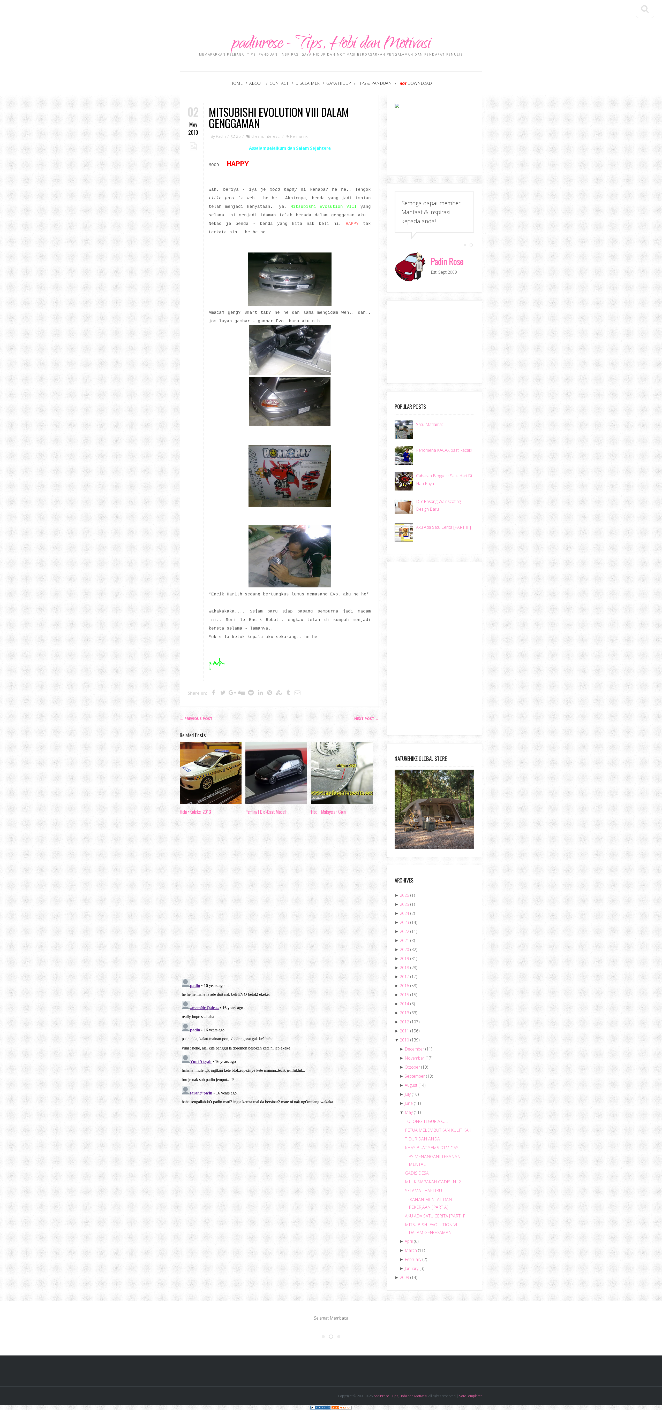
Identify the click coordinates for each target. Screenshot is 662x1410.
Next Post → (366, 718)
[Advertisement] (331, 11)
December (414, 1049)
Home (236, 83)
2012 (404, 1022)
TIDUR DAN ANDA (422, 1139)
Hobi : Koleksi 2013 (195, 811)
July (408, 1094)
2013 (404, 1013)
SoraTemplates (470, 1395)
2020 (404, 949)
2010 (404, 1040)
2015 (404, 995)
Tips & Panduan (375, 83)
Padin (221, 136)
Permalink (298, 136)
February (413, 1259)
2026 (404, 895)
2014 (404, 1004)
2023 (404, 922)
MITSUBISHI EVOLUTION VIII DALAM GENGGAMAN (279, 117)
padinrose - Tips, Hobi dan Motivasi (331, 44)
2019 (404, 958)
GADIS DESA (417, 1173)
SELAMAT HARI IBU (423, 1190)
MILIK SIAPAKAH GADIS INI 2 (433, 1182)
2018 (404, 967)
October (412, 1067)
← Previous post (196, 718)
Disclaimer (307, 83)
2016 (404, 985)
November (414, 1058)
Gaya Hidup (338, 83)
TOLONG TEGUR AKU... (426, 1121)
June (409, 1103)
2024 (404, 913)
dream (257, 136)
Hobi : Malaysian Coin (328, 811)
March (411, 1250)
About (256, 83)
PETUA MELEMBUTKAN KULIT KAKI (438, 1130)
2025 (404, 904)
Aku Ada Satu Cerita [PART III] (443, 527)
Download (420, 83)
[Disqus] (279, 898)
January (411, 1268)
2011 (404, 1031)
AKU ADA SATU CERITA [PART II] (435, 1216)
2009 (404, 1277)
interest (272, 136)
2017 (404, 976)
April (409, 1241)
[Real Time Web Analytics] (341, 1407)
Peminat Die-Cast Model (265, 811)
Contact (279, 83)
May (409, 1112)
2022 (404, 931)
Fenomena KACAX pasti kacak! (444, 450)
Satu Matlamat (429, 424)
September (415, 1076)
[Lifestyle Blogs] (320, 1407)
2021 (404, 940)
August (411, 1085)
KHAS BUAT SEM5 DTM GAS (431, 1148)
